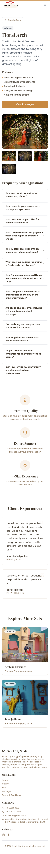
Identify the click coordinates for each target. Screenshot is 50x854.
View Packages (25, 104)
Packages (6, 791)
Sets (4, 787)
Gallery (5, 783)
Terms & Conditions (11, 795)
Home (5, 780)
